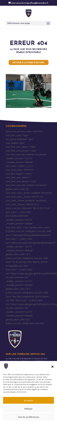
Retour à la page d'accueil (29, 62)
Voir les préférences (28, 416)
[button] (52, 366)
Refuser (28, 408)
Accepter (28, 400)
